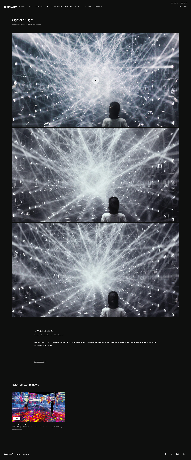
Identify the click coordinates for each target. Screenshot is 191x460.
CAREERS (26, 454)
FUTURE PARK (87, 6)
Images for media (39, 362)
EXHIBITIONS (58, 6)
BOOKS (77, 6)
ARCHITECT (98, 6)
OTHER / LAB (39, 6)
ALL (47, 6)
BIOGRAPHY (174, 3)
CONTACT (184, 3)
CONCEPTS (68, 6)
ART (30, 6)
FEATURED (22, 6)
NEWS (18, 454)
